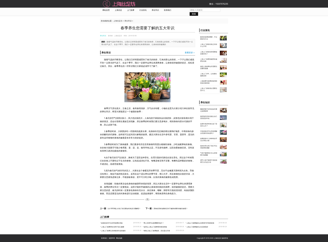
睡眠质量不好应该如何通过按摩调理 (208, 110)
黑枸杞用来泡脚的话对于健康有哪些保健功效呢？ (171, 208)
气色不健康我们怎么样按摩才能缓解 (208, 154)
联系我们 (167, 10)
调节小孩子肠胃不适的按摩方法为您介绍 (208, 161)
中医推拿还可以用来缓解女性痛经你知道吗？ (208, 132)
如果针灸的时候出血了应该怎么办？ (208, 125)
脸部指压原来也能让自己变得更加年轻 (208, 117)
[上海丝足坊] (119, 3)
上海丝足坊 (117, 21)
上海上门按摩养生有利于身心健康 (112, 227)
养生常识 (155, 10)
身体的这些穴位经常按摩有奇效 (112, 223)
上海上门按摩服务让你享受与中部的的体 (200, 223)
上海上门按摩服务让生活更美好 (197, 227)
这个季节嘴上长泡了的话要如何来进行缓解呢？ (124, 208)
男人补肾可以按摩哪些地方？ (154, 223)
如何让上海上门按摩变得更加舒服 (155, 227)
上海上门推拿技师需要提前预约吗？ (208, 53)
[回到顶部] (324, 238)
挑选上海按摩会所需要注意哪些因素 (208, 67)
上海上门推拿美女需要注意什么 (208, 89)
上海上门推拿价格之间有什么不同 (208, 45)
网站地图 (119, 238)
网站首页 (106, 10)
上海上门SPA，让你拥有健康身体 (208, 75)
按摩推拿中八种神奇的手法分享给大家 (208, 139)
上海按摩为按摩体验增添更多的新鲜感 (208, 82)
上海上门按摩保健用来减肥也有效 (208, 60)
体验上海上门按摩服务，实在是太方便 (157, 231)
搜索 (194, 13)
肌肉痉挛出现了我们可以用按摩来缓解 (208, 147)
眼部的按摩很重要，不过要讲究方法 (208, 38)
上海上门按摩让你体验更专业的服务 (113, 231)
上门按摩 (130, 10)
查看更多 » (189, 52)
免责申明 (112, 238)
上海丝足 (118, 10)
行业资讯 (143, 10)
